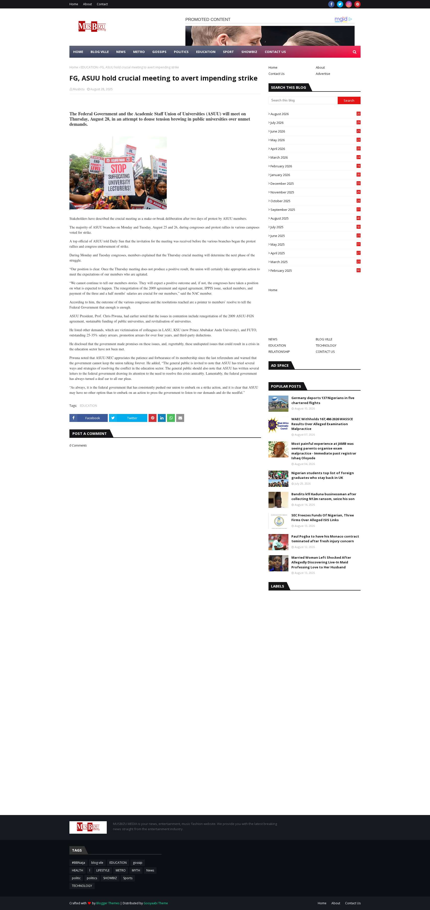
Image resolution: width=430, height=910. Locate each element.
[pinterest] (357, 4)
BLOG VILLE (324, 339)
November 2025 (315, 192)
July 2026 (315, 122)
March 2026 (315, 157)
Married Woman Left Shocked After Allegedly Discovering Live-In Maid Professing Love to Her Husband (321, 562)
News (150, 870)
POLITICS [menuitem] (181, 51)
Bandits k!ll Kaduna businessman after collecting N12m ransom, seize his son (323, 496)
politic (76, 878)
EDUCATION (89, 67)
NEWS (273, 339)
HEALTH (77, 870)
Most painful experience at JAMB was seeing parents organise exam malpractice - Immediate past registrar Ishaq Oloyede (323, 450)
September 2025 (315, 209)
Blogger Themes (107, 903)
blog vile (97, 863)
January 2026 (315, 175)
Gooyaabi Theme (156, 903)
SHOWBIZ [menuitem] (249, 51)
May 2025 (315, 244)
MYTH (136, 870)
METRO (121, 870)
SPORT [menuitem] (228, 51)
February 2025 (315, 270)
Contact (102, 4)
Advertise (323, 73)
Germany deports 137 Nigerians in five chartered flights (322, 400)
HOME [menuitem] (78, 51)
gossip (137, 863)
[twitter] (340, 4)
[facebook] (331, 4)
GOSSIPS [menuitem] (159, 51)
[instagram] (349, 4)
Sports (127, 878)
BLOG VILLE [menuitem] (100, 51)
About (87, 4)
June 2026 (315, 131)
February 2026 (315, 166)
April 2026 (315, 148)
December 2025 (315, 183)
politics (92, 878)
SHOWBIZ (110, 878)
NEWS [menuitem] (121, 51)
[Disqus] (165, 623)
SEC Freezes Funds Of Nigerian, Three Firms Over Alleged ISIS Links (322, 517)
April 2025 (315, 253)
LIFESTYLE (102, 870)
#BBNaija (78, 863)
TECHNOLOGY (326, 345)
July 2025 (315, 227)
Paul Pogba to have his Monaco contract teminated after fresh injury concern (325, 539)
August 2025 (315, 218)
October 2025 (315, 201)
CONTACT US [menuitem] (275, 51)
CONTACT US (325, 351)
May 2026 (315, 140)
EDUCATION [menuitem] (205, 51)
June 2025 (315, 235)
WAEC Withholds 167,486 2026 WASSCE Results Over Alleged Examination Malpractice (322, 424)
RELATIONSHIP (279, 351)
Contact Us (277, 73)
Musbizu (79, 89)
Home (73, 4)
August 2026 (315, 114)
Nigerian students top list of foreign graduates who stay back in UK (322, 475)
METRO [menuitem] (139, 51)
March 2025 (315, 262)
